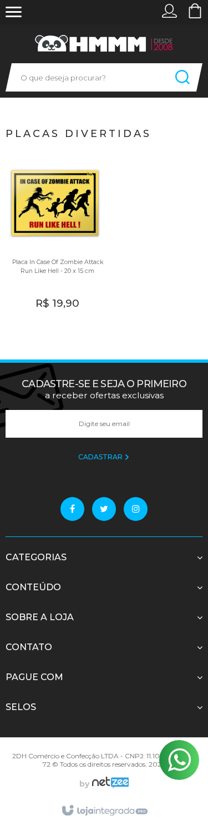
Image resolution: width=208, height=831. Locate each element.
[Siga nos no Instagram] (136, 509)
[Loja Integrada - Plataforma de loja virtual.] (104, 811)
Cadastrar (101, 457)
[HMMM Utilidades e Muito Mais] (104, 43)
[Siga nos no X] (104, 509)
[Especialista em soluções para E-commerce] (109, 784)
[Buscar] (182, 77)
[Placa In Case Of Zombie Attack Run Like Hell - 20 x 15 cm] (55, 240)
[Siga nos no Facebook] (72, 509)
